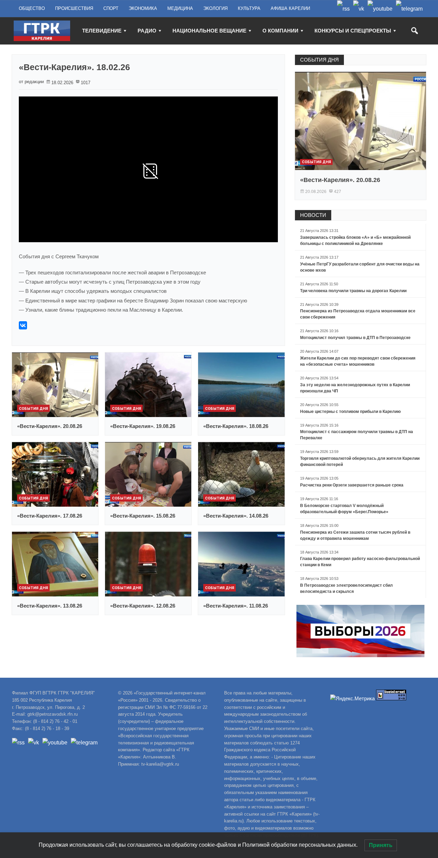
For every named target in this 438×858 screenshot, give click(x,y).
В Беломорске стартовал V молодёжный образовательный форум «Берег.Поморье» (344, 508)
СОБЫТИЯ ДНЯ (319, 60)
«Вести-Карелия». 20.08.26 (49, 426)
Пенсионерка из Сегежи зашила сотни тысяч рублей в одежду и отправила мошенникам (355, 535)
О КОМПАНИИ (280, 31)
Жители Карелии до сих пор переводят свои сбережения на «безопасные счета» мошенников (357, 361)
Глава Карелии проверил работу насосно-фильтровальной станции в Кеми (360, 561)
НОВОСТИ (313, 215)
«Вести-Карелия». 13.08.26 (49, 606)
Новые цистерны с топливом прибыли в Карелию (350, 411)
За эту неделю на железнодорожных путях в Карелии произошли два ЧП (355, 387)
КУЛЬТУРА (249, 8)
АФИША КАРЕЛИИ (290, 8)
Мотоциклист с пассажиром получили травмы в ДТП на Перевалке (356, 434)
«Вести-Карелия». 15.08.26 (142, 516)
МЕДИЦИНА (180, 8)
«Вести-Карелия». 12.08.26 (142, 606)
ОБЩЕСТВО (32, 8)
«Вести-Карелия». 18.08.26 (235, 426)
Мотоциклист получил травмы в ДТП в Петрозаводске (355, 337)
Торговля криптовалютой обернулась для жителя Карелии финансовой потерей (360, 461)
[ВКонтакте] (23, 325)
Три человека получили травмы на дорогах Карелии (353, 290)
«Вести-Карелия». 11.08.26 (235, 606)
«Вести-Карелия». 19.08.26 (142, 426)
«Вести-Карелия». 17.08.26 (49, 516)
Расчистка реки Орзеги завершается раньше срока (351, 485)
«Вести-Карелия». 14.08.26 (235, 516)
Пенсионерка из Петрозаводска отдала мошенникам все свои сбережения (357, 314)
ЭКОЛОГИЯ (215, 8)
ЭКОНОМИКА (143, 8)
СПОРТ (110, 8)
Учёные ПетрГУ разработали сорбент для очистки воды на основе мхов (360, 267)
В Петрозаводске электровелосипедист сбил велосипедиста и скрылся (346, 588)
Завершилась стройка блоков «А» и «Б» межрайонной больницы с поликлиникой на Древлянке (355, 240)
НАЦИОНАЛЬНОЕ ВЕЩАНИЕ (209, 31)
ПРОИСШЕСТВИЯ (74, 8)
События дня (33, 408)
